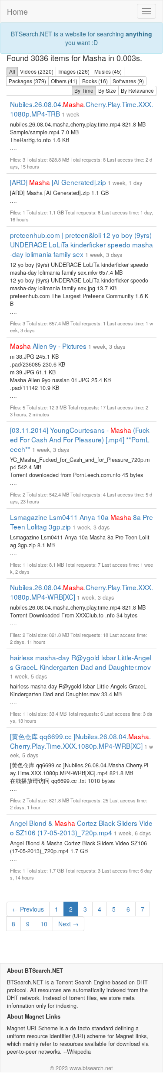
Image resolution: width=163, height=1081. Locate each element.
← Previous (28, 909)
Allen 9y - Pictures (48, 346)
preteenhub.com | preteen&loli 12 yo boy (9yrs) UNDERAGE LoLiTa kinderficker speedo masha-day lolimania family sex (81, 244)
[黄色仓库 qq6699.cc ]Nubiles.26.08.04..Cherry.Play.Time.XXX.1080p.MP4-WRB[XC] (80, 740)
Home (17, 11)
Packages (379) (27, 80)
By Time (83, 90)
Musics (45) (108, 71)
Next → (68, 923)
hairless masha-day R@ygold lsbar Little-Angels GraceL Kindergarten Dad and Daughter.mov (80, 662)
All (12, 71)
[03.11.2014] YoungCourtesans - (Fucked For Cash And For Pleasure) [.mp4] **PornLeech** (80, 439)
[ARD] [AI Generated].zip (58, 182)
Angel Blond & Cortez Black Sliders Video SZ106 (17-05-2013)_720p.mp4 (81, 827)
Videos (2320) (36, 71)
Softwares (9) (128, 80)
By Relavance (137, 90)
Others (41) (64, 80)
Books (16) (95, 80)
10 (43, 923)
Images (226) (74, 71)
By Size (107, 90)
